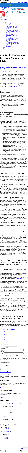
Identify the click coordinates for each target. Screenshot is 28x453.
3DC (18, 441)
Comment (2, 348)
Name (1, 350)
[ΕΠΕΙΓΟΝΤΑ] (12, 15)
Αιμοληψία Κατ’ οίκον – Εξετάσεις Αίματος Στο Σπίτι (12, 403)
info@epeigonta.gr (8, 428)
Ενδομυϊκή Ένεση (5, 372)
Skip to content (3, 19)
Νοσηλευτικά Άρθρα (10, 329)
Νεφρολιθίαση (5, 416)
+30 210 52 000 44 (20, 2)
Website (2, 353)
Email (1, 351)
